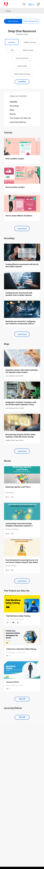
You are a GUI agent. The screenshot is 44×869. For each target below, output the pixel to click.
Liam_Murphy (10, 619)
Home (8, 11)
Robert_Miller (10, 685)
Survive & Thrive (12, 682)
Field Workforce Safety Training (18, 616)
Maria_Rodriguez (11, 652)
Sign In (31, 4)
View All (22, 699)
